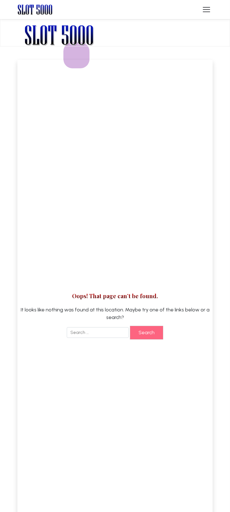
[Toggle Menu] (206, 9)
